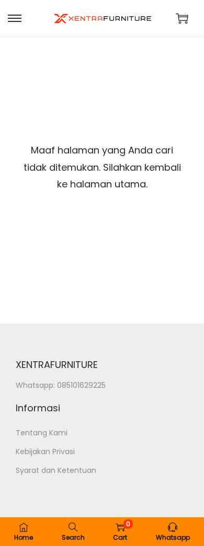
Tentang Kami (41, 433)
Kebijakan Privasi (45, 451)
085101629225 (81, 385)
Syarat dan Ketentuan (56, 470)
